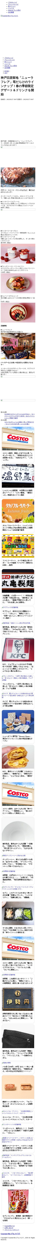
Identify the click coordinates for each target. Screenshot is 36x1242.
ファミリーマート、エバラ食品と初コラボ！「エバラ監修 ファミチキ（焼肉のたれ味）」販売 (18, 563)
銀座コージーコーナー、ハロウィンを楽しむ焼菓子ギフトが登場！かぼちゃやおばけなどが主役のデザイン (17, 1148)
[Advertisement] (18, 36)
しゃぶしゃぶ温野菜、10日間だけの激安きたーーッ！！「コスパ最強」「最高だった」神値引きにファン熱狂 (17, 493)
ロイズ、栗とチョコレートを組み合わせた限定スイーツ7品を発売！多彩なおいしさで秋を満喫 (18, 703)
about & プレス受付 (14, 10)
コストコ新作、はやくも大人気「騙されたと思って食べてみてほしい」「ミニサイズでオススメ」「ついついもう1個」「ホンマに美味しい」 (17, 966)
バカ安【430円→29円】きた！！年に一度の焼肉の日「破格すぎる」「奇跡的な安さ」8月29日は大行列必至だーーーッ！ (18, 1069)
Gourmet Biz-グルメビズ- (10, 1234)
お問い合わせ (8, 1228)
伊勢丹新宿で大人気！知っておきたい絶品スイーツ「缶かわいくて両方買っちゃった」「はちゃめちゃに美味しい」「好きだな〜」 (17, 1017)
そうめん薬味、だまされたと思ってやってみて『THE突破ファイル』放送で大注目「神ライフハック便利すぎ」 (18, 930)
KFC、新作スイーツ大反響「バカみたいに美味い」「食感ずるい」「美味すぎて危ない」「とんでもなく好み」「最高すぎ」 (18, 774)
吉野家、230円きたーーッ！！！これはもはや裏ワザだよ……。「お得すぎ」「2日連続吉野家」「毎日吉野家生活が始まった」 (18, 878)
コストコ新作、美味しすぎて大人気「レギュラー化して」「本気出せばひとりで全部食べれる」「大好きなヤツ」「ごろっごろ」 (17, 456)
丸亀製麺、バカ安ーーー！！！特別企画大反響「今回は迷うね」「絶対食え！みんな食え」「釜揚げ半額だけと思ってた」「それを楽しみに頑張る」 (17, 599)
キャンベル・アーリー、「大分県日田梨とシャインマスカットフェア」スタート (17, 1118)
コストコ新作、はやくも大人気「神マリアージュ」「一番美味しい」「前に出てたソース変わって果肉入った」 (17, 811)
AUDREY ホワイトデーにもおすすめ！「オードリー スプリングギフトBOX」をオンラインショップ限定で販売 (19, 416)
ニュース (11, 8)
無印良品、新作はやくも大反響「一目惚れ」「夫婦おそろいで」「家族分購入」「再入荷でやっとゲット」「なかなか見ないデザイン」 (17, 847)
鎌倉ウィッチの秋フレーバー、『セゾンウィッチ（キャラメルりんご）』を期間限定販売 (17, 1104)
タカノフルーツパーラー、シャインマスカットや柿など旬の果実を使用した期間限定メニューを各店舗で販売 (17, 528)
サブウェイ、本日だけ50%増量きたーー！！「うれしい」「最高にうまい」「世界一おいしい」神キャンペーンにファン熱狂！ (17, 614)
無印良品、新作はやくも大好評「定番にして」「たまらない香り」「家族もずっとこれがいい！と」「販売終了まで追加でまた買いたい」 (17, 1164)
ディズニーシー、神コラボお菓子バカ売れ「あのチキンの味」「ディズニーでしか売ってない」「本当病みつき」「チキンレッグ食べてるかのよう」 (17, 863)
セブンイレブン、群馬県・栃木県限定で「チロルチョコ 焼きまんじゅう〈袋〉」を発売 (18, 1218)
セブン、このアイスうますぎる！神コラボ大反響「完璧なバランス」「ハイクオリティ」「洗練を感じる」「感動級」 (17, 895)
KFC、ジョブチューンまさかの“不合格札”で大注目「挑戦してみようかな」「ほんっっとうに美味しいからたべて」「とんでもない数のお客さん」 (18, 667)
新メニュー (12, 6)
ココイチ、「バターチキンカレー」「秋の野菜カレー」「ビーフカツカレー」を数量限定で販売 (17, 1183)
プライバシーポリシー (11, 1230)
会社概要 (11, 12)
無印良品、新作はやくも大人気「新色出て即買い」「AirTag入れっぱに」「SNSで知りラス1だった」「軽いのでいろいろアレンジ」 (18, 630)
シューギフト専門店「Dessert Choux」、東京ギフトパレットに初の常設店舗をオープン (18, 738)
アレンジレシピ (13, 4)
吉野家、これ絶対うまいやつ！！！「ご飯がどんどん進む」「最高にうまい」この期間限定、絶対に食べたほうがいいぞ (17, 981)
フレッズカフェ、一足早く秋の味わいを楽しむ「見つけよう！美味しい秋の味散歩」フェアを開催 (17, 686)
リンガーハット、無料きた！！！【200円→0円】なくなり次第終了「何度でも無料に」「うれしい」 (18, 1130)
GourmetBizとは (9, 1226)
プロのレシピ (12, 2)
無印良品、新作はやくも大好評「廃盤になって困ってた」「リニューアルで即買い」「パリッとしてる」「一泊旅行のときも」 (17, 1054)
